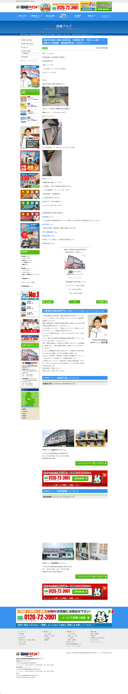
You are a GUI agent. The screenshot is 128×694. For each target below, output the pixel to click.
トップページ (22, 631)
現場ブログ (91, 16)
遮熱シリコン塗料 (72, 635)
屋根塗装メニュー (71, 631)
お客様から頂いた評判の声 (97, 638)
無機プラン (25, 264)
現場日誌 (45, 48)
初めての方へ (23, 16)
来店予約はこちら (47, 224)
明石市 (24, 413)
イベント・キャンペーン (30, 60)
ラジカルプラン (26, 272)
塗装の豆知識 (26, 51)
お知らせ (25, 47)
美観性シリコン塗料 (49, 635)
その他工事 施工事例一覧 (30, 313)
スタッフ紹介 (22, 642)
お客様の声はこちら (48, 243)
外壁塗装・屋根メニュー (64, 16)
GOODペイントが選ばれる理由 (27, 640)
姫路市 (24, 409)
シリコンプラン (26, 258)
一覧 (74, 302)
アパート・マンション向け (28, 282)
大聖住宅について (37, 16)
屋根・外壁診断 (95, 633)
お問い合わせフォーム (30, 345)
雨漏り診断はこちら (48, 235)
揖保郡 (24, 415)
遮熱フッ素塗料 (72, 640)
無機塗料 (46, 640)
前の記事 (101, 302)
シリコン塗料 (47, 633)
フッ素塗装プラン (26, 262)
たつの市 (25, 411)
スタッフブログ (95, 640)
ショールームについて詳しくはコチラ (90, 463)
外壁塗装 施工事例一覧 (30, 302)
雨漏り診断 (93, 631)
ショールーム (105, 16)
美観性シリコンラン (27, 260)
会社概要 (21, 633)
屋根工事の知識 (27, 40)
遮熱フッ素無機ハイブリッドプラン (30, 275)
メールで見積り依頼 (74, 617)
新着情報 (25, 57)
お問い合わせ (22, 644)
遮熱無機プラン (26, 278)
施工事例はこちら (47, 216)
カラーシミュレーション (97, 642)
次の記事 (48, 302)
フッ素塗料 (47, 638)
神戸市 (24, 418)
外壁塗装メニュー (47, 631)
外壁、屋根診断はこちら (50, 232)
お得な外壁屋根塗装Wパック (74, 644)
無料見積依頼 (79, 478)
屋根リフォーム (71, 642)
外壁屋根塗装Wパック (27, 286)
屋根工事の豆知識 (28, 43)
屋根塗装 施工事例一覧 (30, 308)
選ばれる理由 (50, 16)
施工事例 (78, 16)
